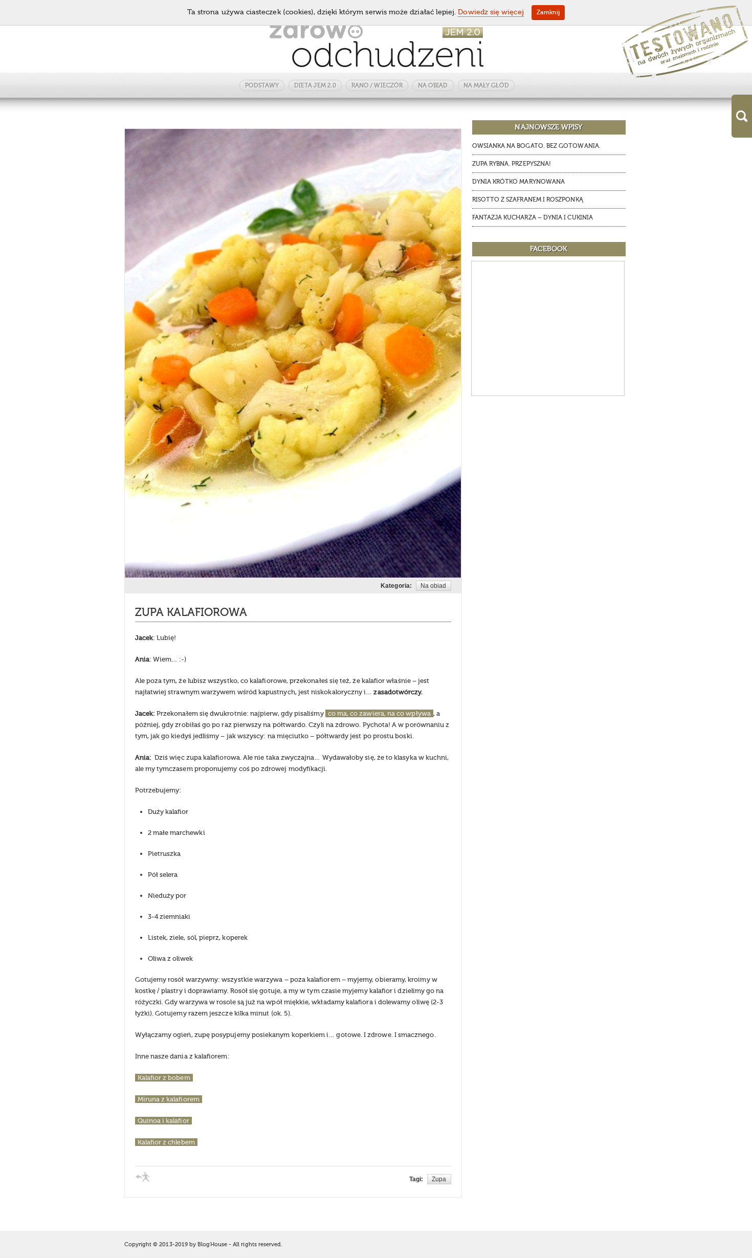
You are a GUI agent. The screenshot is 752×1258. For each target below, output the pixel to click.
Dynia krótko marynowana (518, 181)
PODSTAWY (262, 85)
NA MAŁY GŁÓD (486, 85)
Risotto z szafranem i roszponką (527, 199)
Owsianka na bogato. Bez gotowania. (536, 145)
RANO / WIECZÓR (377, 85)
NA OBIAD (433, 85)
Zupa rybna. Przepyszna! (511, 163)
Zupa (439, 1179)
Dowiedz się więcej (490, 12)
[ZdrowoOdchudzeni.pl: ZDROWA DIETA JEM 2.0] (376, 45)
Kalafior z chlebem (166, 1142)
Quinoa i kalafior (163, 1120)
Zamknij (548, 12)
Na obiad (434, 585)
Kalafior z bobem (164, 1078)
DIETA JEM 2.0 (315, 85)
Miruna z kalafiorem (169, 1099)
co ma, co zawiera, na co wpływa (379, 713)
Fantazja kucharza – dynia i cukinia (532, 217)
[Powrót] (142, 1177)
